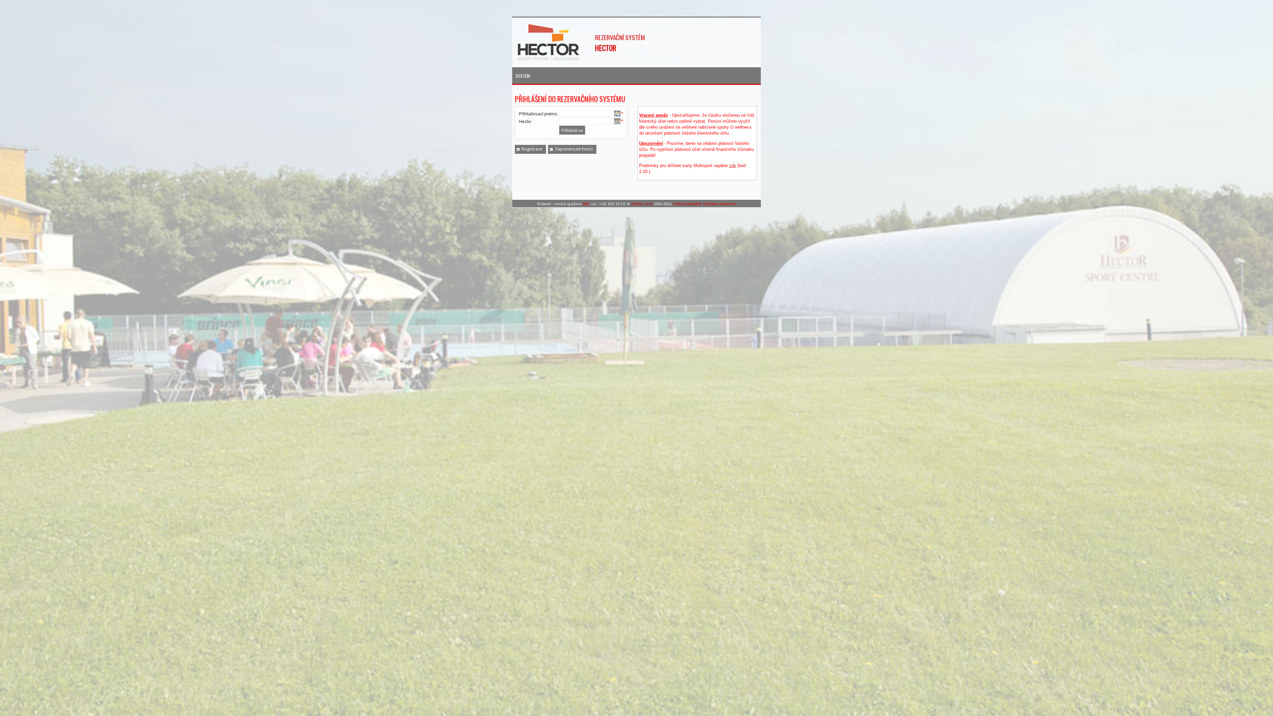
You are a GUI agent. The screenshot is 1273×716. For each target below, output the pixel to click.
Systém (522, 75)
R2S (586, 203)
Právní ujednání (687, 203)
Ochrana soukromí (719, 203)
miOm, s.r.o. (642, 203)
